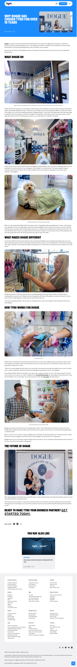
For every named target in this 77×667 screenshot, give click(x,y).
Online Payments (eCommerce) (15, 589)
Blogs (30, 627)
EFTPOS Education (33, 628)
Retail (9, 599)
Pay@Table (52, 598)
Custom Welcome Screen (56, 595)
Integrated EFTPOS (12, 587)
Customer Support (12, 613)
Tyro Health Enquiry (12, 607)
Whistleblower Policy (12, 635)
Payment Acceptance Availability (36, 635)
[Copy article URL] (21, 524)
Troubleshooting (11, 619)
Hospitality (10, 598)
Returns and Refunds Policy (14, 636)
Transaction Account (33, 582)
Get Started (63, 3)
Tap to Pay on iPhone (34, 599)
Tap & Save (52, 596)
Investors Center (54, 630)
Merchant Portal (32, 613)
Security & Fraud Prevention (35, 630)
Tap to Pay (52, 586)
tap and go (46, 377)
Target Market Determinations (14, 628)
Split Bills (52, 599)
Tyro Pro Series (53, 582)
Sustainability (53, 632)
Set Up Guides (32, 625)
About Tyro (52, 625)
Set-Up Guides (11, 618)
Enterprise (10, 595)
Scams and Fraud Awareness (35, 632)
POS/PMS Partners (54, 615)
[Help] (73, 663)
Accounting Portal (33, 616)
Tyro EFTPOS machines (42, 375)
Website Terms (11, 638)
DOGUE (6, 44)
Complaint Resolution (13, 630)
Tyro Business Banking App (35, 596)
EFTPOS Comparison (12, 586)
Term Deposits (32, 584)
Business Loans (32, 586)
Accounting (31, 587)
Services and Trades (12, 601)
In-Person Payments (12, 582)
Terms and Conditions (13, 625)
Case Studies (27, 557)
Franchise (10, 596)
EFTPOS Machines (12, 584)
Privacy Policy (11, 632)
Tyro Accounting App (33, 598)
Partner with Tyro (54, 613)
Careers (51, 628)
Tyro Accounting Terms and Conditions (17, 627)
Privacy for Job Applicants (14, 633)
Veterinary (10, 606)
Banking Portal (32, 615)
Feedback (10, 615)
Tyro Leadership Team (55, 627)
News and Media (54, 633)
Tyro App (31, 595)
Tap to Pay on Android (34, 601)
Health (9, 604)
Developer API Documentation (57, 618)
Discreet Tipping (54, 601)
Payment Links (53, 584)
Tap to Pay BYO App (54, 587)
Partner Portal (32, 618)
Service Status (11, 616)
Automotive (10, 602)
